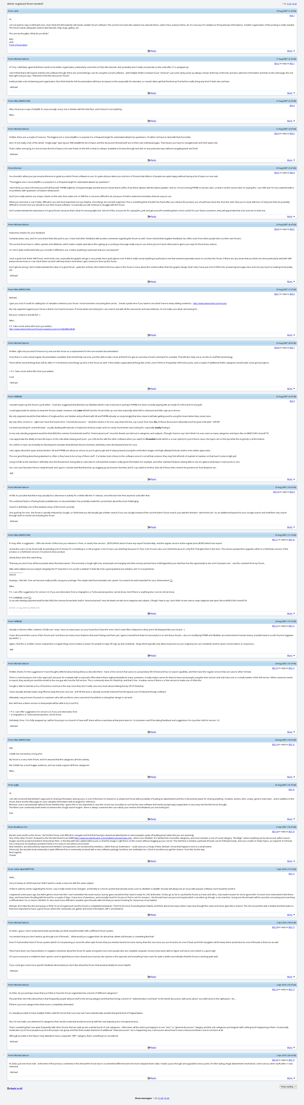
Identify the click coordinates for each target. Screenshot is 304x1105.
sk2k (16, 11)
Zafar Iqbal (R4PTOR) (24, 869)
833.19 (275, 989)
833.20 (275, 1060)
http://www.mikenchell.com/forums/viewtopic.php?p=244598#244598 (42, 329)
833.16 (275, 831)
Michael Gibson (21, 58)
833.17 (292, 873)
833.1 (292, 15)
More (290, 50)
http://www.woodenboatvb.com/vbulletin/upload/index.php (103, 838)
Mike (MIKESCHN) (22, 100)
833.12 (275, 625)
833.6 (276, 229)
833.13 (275, 668)
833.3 (292, 105)
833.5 (276, 172)
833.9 (292, 401)
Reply (153, 50)
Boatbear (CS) (20, 826)
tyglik (16, 784)
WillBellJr (18, 396)
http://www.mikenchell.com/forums (210, 303)
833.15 (292, 789)
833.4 (276, 133)
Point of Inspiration (18, 44)
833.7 (276, 294)
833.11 (275, 539)
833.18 (275, 927)
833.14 (275, 744)
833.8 (276, 347)
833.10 (276, 491)
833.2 (276, 63)
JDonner (18, 168)
